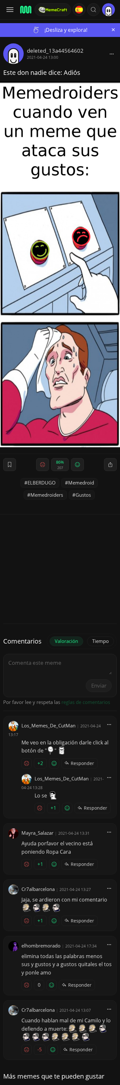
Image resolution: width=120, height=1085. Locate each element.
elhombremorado (41, 945)
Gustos (83, 495)
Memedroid (81, 482)
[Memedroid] (25, 9)
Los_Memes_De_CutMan (48, 725)
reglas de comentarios (85, 702)
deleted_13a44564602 (55, 50)
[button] (93, 9)
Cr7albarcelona (38, 889)
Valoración (66, 641)
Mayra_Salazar (37, 833)
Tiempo (100, 641)
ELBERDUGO (42, 482)
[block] (112, 54)
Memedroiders (46, 495)
